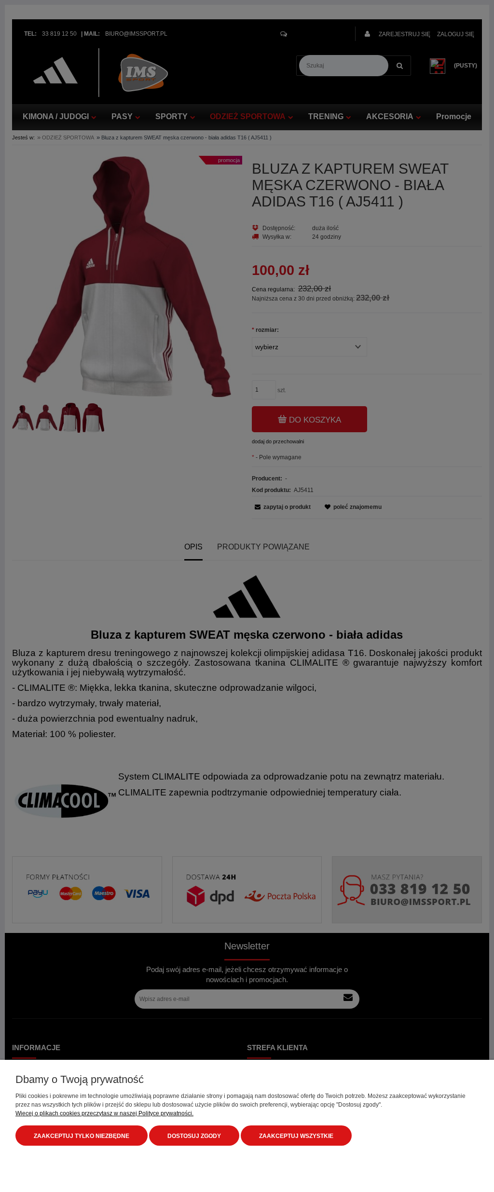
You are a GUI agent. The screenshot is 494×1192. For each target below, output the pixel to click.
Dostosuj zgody (194, 1136)
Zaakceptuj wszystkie (296, 1136)
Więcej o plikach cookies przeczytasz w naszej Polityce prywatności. (104, 1113)
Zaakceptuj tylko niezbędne (81, 1136)
